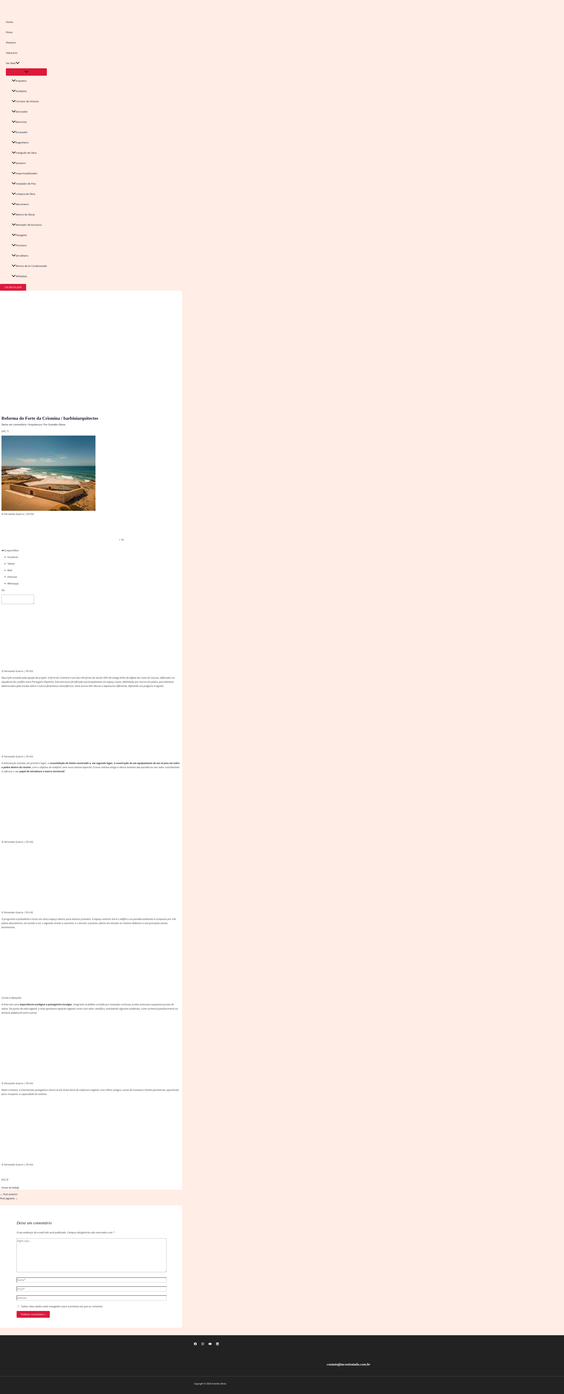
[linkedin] (217, 1344)
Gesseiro (21, 163)
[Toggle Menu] (26, 71)
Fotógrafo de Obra (26, 152)
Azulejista (21, 91)
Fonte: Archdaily (10, 1187)
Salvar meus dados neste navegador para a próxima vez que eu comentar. (62, 1306)
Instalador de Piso (26, 183)
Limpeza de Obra (25, 194)
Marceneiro (22, 204)
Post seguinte (9, 1198)
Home (9, 22)
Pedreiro (11, 42)
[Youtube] (210, 1344)
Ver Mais (11, 63)
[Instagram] (202, 1344)
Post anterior (9, 1194)
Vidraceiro (11, 53)
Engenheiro (22, 142)
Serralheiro (22, 255)
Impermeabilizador (26, 173)
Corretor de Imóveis (27, 101)
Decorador (22, 111)
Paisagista (21, 235)
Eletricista (21, 122)
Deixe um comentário (13, 424)
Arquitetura (35, 424)
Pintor (9, 32)
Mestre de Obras (25, 214)
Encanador (22, 132)
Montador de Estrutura (29, 224)
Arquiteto (21, 80)
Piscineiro (21, 245)
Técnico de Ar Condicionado (31, 266)
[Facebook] (195, 1344)
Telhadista (21, 276)
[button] (18, 63)
